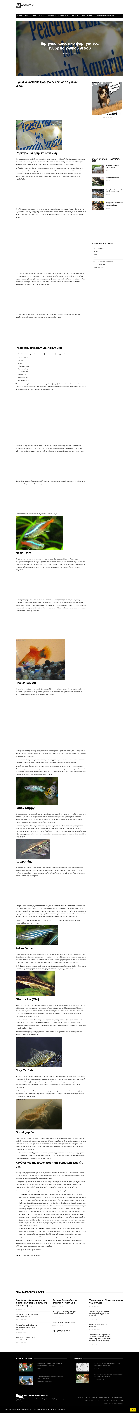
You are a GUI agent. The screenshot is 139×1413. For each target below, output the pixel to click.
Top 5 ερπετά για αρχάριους (61, 1331)
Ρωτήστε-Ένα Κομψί (116, 1400)
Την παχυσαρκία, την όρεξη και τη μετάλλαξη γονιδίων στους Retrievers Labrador (108, 1375)
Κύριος (19, 16)
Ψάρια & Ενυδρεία (87, 16)
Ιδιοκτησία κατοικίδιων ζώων (105, 16)
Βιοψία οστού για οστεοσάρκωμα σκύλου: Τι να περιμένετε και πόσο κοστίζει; (107, 1364)
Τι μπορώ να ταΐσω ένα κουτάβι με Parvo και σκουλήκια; (114, 190)
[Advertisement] (51, 105)
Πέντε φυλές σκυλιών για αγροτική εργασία (112, 166)
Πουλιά (27, 16)
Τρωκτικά (81, 1397)
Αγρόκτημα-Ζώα (98, 267)
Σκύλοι (41, 16)
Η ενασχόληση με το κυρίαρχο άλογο (63, 1322)
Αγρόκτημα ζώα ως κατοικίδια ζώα (58, 16)
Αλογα (34, 16)
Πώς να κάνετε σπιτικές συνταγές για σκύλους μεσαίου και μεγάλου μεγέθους (49, 1364)
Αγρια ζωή (26, 1255)
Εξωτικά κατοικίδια (99, 264)
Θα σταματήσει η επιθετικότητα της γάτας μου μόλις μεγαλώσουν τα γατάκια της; (26, 1327)
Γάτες (32, 1255)
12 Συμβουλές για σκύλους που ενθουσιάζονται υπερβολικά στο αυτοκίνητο (99, 1314)
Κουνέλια (75, 16)
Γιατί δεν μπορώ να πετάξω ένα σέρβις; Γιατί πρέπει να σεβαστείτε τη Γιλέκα (114, 203)
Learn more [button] (61, 1409)
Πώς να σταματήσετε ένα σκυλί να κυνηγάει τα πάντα (104, 102)
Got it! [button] (133, 1409)
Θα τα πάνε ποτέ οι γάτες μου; (114, 177)
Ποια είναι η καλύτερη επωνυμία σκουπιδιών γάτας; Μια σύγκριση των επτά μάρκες (31, 1303)
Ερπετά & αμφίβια (99, 248)
